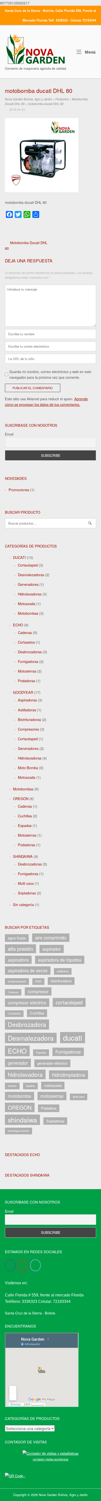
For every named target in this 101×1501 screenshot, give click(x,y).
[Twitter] (35, 1265)
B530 (38, 981)
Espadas (25, 825)
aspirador (51, 949)
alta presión (20, 948)
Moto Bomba (28, 767)
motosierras (51, 1096)
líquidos (30, 1086)
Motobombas (28, 613)
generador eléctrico (52, 1063)
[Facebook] (10, 1265)
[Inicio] (35, 48)
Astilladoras (27, 709)
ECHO (18, 624)
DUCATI (19, 557)
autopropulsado (17, 981)
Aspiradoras (27, 699)
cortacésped (69, 1002)
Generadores (28, 584)
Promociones (19, 489)
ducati (72, 1037)
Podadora (48, 1108)
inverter (12, 1086)
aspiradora (18, 960)
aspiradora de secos (28, 970)
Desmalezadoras (31, 574)
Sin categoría (23, 904)
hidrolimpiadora (68, 1074)
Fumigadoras (28, 661)
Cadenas (25, 632)
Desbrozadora (27, 1024)
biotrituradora (61, 980)
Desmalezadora (31, 1038)
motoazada (53, 1085)
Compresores (28, 729)
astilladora (63, 971)
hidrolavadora (25, 1074)
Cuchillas (25, 815)
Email (9, 434)
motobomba (19, 1096)
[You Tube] (23, 1265)
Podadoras (26, 680)
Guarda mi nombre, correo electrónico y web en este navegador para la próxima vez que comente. (50, 374)
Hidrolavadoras (29, 593)
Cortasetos (26, 642)
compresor (38, 991)
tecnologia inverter (18, 1131)
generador (18, 1063)
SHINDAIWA (23, 856)
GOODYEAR (23, 692)
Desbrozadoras (30, 651)
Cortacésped (28, 565)
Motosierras (27, 671)
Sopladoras (27, 892)
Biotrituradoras (29, 719)
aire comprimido (50, 937)
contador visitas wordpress (50, 1459)
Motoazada (26, 603)
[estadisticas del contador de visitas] (50, 1453)
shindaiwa (22, 1119)
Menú (89, 52)
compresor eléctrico (27, 1002)
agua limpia (17, 937)
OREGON (20, 798)
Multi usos (26, 883)
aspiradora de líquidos (59, 960)
